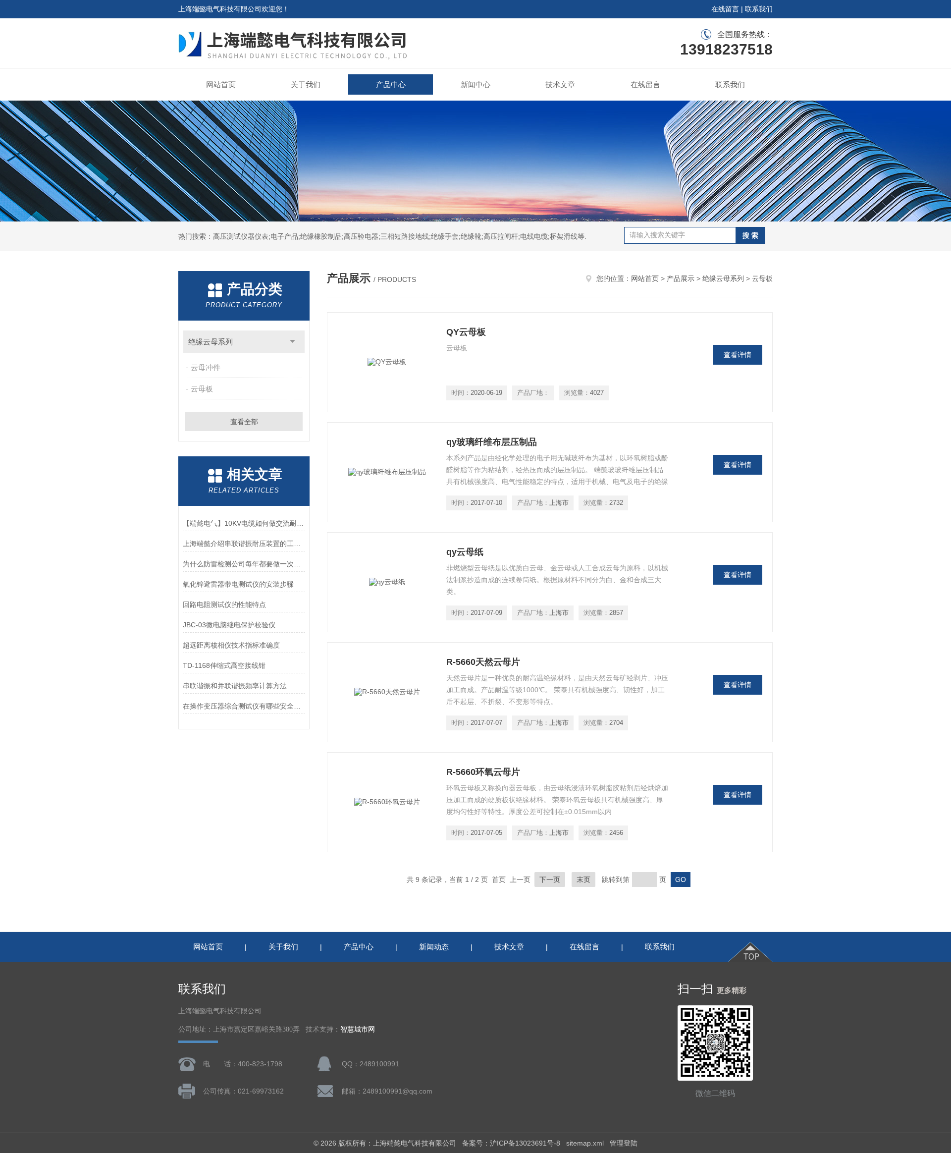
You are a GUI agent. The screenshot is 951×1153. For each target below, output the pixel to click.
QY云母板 (466, 332)
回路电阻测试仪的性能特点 (224, 604)
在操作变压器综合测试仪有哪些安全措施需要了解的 (244, 706)
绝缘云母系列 (210, 341)
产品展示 (680, 278)
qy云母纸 (464, 552)
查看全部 (244, 422)
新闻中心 (475, 84)
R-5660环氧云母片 (483, 772)
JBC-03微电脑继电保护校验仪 (229, 625)
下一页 (549, 879)
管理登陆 (623, 1143)
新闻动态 (434, 946)
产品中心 (391, 84)
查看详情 (737, 355)
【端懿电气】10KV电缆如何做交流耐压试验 (244, 523)
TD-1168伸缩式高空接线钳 (224, 665)
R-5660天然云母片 (483, 662)
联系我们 (759, 9)
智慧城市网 (357, 1029)
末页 (583, 879)
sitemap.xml (585, 1143)
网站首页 (221, 84)
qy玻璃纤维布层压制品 (491, 442)
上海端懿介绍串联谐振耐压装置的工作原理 (244, 544)
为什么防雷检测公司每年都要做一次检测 (244, 564)
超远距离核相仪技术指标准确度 (231, 645)
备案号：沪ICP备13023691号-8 (511, 1143)
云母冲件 (205, 367)
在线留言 (725, 9)
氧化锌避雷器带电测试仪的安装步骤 (238, 584)
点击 (292, 341)
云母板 (202, 388)
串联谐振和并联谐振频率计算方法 (235, 686)
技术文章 (560, 84)
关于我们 (305, 84)
